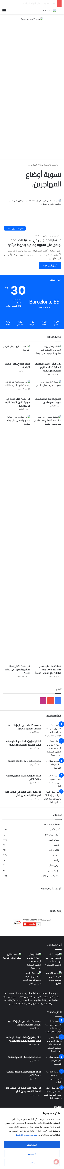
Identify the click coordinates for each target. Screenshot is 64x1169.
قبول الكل (32, 1144)
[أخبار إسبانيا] (49, 10)
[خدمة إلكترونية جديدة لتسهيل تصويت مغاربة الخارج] (47, 388)
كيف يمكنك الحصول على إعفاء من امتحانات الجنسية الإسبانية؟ (24, 727)
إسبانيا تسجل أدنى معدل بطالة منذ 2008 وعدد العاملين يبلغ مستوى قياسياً (48, 669)
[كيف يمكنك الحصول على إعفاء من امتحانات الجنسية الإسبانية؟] (52, 730)
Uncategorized (52, 824)
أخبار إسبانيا (54, 235)
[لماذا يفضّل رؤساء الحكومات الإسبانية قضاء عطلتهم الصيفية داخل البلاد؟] (47, 352)
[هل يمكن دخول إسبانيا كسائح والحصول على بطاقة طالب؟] (16, 539)
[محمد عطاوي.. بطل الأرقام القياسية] (16, 352)
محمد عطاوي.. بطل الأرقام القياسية (17, 365)
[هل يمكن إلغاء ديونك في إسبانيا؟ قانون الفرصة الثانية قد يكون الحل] (16, 388)
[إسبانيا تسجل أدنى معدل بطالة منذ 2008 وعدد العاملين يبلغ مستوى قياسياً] (47, 539)
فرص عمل (54, 865)
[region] (32, 1138)
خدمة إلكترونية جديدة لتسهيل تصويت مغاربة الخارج (32, 3)
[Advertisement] (32, 58)
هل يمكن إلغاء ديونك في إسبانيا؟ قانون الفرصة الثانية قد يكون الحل (17, 402)
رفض (32, 1162)
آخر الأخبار (55, 829)
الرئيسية (56, 164)
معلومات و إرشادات (50, 875)
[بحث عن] (60, 11)
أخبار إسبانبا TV (52, 834)
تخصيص (32, 1153)
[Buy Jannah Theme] (32, 19)
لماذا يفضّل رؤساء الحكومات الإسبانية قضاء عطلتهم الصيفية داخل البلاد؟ (48, 367)
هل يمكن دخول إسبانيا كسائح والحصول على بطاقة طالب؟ (17, 669)
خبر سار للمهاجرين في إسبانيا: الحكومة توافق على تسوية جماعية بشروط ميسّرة (34, 242)
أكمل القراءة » (50, 265)
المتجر (56, 845)
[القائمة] (4, 11)
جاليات (56, 855)
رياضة (57, 860)
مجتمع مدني (54, 870)
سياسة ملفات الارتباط (26, 1134)
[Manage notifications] (56, 1161)
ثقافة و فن (54, 850)
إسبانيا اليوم (54, 839)
